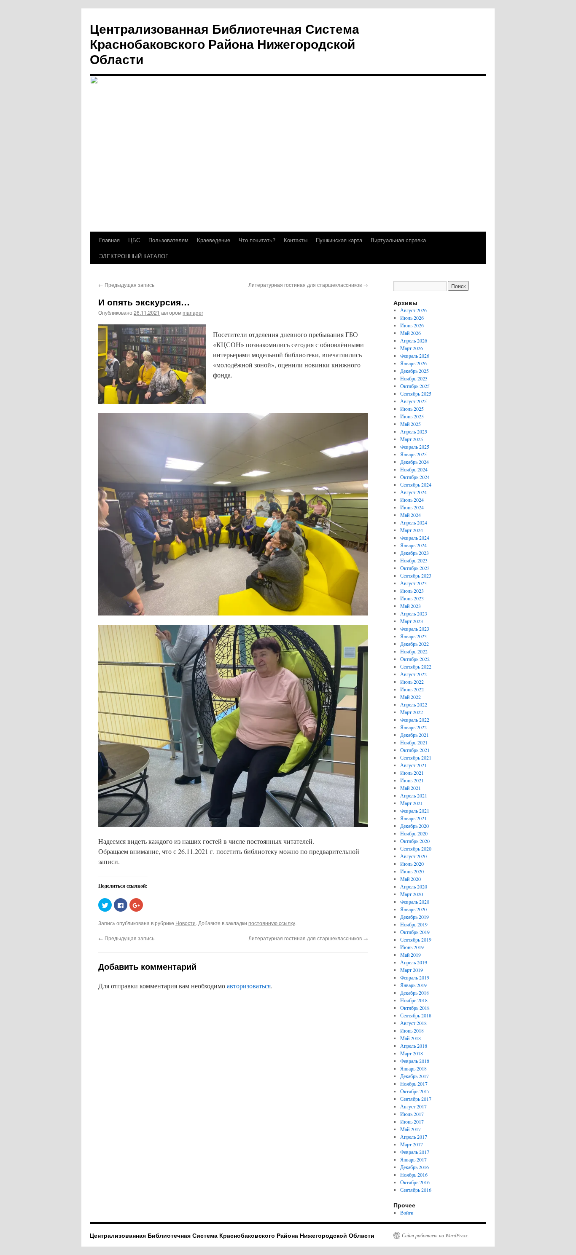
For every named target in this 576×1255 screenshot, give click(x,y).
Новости (185, 922)
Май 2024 (410, 514)
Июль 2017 (412, 1114)
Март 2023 (411, 621)
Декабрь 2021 (414, 734)
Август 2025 (413, 401)
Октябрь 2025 (415, 386)
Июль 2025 (412, 408)
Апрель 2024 (413, 522)
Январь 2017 (413, 1159)
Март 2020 (411, 894)
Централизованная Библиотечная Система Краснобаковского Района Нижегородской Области (224, 43)
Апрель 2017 (413, 1136)
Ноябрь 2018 (414, 1000)
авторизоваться (249, 985)
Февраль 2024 (414, 537)
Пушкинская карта (339, 240)
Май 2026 (410, 332)
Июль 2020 (412, 863)
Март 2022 (411, 712)
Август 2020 (413, 856)
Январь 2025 (413, 454)
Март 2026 (411, 348)
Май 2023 (410, 605)
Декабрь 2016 (414, 1167)
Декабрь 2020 (414, 825)
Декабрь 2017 (414, 1076)
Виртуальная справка (398, 240)
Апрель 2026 (413, 340)
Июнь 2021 (412, 780)
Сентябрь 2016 (415, 1189)
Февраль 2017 (414, 1151)
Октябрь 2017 (415, 1091)
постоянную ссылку (271, 922)
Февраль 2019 (414, 977)
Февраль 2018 (414, 1060)
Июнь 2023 (412, 598)
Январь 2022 (413, 727)
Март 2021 (411, 803)
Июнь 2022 (412, 689)
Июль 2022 (412, 681)
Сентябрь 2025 (415, 393)
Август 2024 (413, 492)
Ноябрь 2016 (414, 1174)
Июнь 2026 (412, 325)
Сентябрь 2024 (415, 484)
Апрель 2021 (413, 795)
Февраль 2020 (414, 901)
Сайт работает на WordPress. (435, 1235)
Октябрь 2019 (415, 932)
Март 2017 (411, 1144)
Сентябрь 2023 (415, 575)
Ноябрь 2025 (414, 378)
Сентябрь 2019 (415, 939)
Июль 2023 (412, 590)
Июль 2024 (412, 499)
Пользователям (168, 240)
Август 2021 (413, 765)
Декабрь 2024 (414, 461)
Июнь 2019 (412, 947)
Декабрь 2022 (414, 643)
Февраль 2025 (414, 446)
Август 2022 (413, 674)
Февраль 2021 (414, 810)
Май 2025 (410, 423)
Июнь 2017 (412, 1121)
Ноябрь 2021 (414, 742)
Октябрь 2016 (415, 1182)
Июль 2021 (412, 772)
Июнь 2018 (412, 1030)
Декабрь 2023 (414, 552)
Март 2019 (411, 969)
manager (193, 312)
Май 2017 (410, 1129)
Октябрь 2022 (415, 659)
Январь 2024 (413, 545)
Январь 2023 (413, 636)
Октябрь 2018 (415, 1007)
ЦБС (134, 240)
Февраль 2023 (414, 628)
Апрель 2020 (413, 886)
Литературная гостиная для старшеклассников (308, 284)
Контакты (295, 240)
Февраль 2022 (414, 719)
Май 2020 (410, 878)
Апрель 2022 (413, 704)
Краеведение (213, 240)
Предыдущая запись (126, 284)
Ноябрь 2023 (414, 560)
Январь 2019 (413, 985)
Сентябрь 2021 (415, 757)
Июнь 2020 (412, 871)
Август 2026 (413, 310)
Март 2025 (411, 439)
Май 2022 (410, 696)
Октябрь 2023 (415, 568)
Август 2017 (413, 1106)
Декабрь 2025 (414, 370)
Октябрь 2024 (415, 477)
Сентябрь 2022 (415, 666)
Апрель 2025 (413, 431)
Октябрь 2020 (415, 841)
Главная (109, 240)
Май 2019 (410, 954)
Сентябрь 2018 (415, 1015)
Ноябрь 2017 (414, 1083)
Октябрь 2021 (415, 750)
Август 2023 (413, 583)
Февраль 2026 (414, 355)
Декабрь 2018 (414, 992)
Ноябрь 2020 (414, 833)
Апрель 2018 (413, 1045)
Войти (406, 1212)
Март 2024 (411, 530)
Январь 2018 (413, 1068)
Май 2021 (410, 787)
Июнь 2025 (412, 416)
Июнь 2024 (412, 507)
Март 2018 (411, 1053)
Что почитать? (257, 240)
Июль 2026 (412, 317)
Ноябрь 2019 (414, 924)
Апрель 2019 (413, 962)
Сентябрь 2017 (415, 1098)
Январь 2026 (413, 363)
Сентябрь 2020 (415, 848)
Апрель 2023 (413, 613)
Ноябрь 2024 (414, 469)
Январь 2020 (413, 909)
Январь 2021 (413, 818)
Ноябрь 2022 (414, 651)
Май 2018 (410, 1038)
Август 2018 (413, 1023)
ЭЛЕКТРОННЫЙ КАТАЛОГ (133, 256)
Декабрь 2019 (414, 916)
